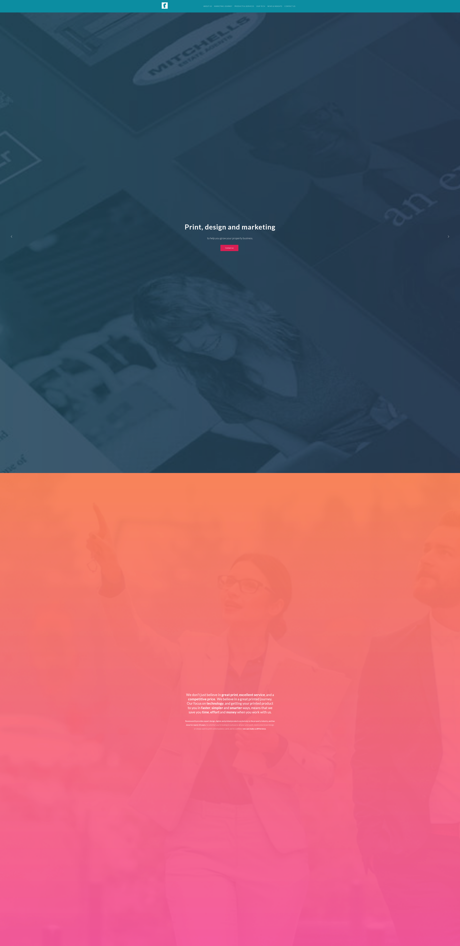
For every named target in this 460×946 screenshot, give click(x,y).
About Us (207, 6)
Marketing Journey (223, 6)
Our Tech (260, 6)
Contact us (290, 6)
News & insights (274, 6)
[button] (11, 236)
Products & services (244, 6)
